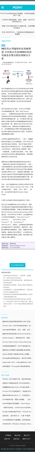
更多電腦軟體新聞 (17, 265)
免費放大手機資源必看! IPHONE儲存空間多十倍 (18, 383)
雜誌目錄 (17, 435)
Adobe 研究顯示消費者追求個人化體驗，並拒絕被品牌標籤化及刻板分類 (18, 354)
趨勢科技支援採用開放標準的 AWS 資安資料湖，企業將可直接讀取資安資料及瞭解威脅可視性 (18, 321)
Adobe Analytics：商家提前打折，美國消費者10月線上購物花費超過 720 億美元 (18, 338)
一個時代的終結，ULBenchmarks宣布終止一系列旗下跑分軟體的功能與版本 (18, 407)
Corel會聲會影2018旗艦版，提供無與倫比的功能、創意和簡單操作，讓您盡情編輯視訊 (18, 420)
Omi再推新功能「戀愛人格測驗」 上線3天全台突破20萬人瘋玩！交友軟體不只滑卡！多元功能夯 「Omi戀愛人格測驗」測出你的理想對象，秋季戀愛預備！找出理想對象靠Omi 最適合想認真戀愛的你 (18, 399)
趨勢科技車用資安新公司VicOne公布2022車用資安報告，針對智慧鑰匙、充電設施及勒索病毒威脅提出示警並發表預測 (18, 334)
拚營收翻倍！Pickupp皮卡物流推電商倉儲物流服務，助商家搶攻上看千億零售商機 (18, 366)
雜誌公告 (27, 435)
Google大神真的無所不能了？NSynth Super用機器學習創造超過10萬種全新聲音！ (18, 411)
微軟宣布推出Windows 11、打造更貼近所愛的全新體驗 (18, 395)
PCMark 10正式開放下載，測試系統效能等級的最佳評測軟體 (18, 379)
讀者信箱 (16, 439)
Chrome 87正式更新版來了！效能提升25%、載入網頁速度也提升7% (18, 391)
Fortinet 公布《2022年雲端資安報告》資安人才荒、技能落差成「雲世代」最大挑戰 (18, 325)
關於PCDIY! (27, 439)
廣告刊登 (7, 439)
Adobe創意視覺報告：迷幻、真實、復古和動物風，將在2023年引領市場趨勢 (18, 329)
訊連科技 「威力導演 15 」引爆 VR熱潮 (16, 415)
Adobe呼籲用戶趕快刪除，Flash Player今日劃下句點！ (18, 403)
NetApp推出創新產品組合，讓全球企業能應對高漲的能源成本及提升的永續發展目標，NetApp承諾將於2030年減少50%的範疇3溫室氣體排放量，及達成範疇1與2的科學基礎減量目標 (18, 358)
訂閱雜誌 (8, 435)
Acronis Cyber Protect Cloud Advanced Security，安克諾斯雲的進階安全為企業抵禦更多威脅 (18, 342)
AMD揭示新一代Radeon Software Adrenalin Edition (18, 424)
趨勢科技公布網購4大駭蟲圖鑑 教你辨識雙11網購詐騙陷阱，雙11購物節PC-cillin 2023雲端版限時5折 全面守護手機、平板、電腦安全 (18, 350)
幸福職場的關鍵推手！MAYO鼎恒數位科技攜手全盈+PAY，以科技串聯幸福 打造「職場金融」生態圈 (18, 346)
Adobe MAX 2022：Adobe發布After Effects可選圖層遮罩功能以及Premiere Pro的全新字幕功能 (18, 362)
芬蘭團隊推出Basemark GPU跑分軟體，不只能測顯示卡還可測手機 (18, 387)
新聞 (3, 45)
